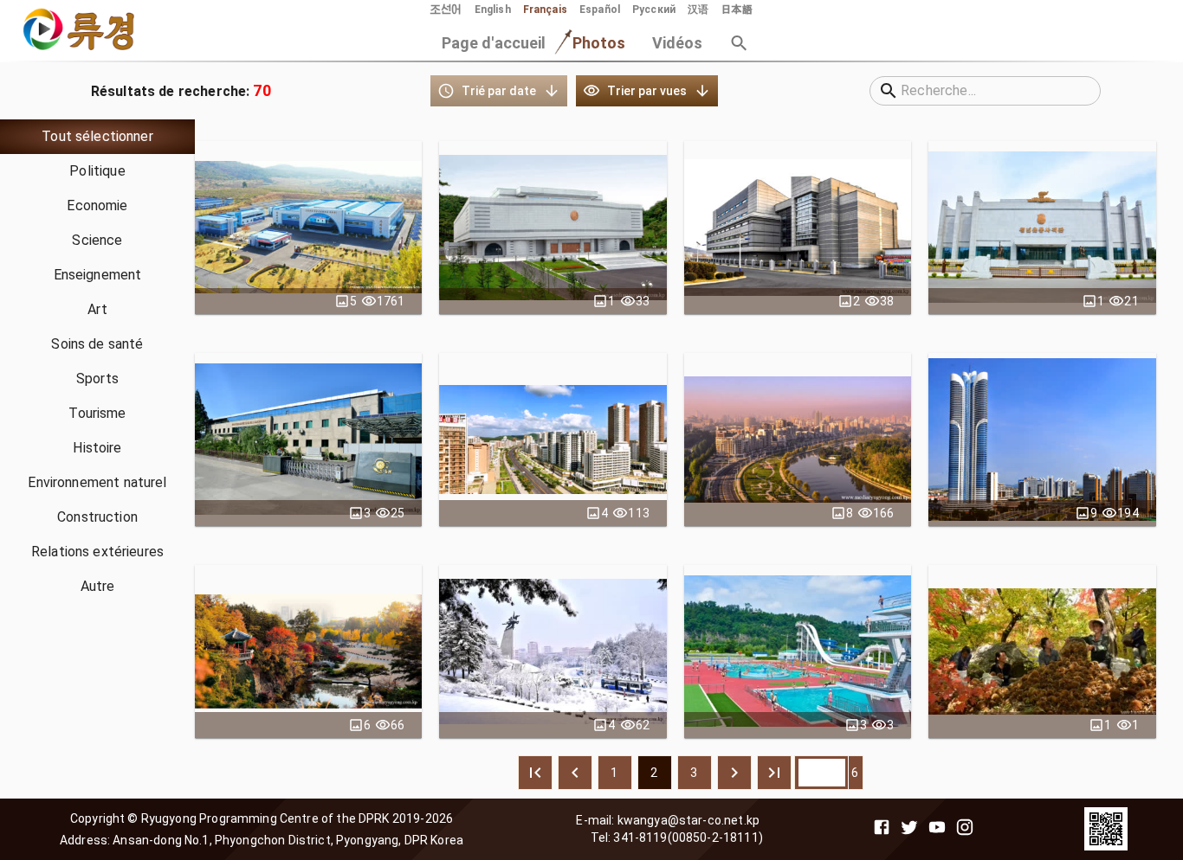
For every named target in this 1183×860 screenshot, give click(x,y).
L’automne (1042, 651)
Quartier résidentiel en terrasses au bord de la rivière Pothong (797, 439)
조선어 (446, 9)
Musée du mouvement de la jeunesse (1042, 227)
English (493, 9)
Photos (599, 43)
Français (545, 9)
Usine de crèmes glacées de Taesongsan (308, 227)
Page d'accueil (494, 43)
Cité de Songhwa (1041, 439)
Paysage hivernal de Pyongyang (552, 651)
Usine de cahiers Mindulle (309, 439)
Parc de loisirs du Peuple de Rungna (797, 651)
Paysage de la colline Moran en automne (308, 651)
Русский (654, 9)
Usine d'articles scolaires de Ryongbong (797, 227)
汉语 (698, 9)
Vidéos (677, 43)
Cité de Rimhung (553, 439)
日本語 (736, 9)
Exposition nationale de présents (552, 227)
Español (599, 9)
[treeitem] (97, 136)
